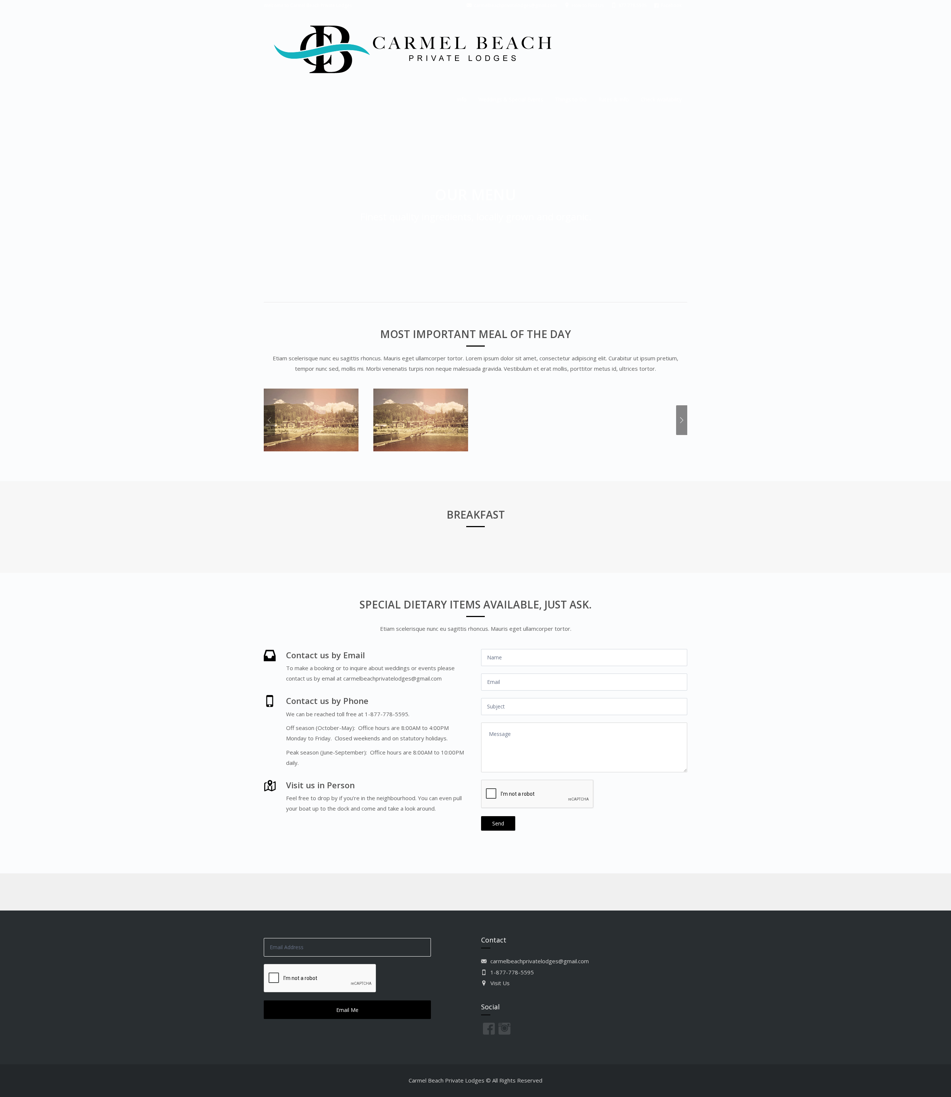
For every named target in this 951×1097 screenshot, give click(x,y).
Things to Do (571, 99)
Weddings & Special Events (510, 99)
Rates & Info (613, 99)
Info (462, 99)
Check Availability (661, 99)
